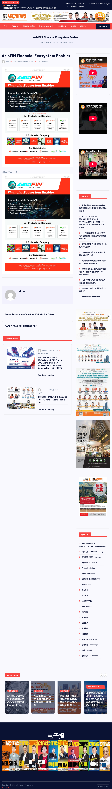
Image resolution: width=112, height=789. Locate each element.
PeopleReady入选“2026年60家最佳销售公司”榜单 (16, 697)
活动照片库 (62, 23)
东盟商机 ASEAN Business (91, 554)
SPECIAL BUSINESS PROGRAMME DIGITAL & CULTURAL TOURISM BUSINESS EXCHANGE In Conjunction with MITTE (91, 218)
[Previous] (101, 671)
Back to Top (104, 783)
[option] (17, 693)
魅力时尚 (85, 592)
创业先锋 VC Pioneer (90, 652)
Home (41, 39)
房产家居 (85, 609)
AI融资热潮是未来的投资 (91, 293)
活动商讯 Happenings (90, 642)
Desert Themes (7, 785)
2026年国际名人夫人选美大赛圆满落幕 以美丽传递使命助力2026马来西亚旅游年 (92, 268)
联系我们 (83, 23)
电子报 (73, 23)
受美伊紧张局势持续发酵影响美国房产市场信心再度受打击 (41, 697)
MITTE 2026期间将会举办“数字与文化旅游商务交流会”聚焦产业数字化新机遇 (92, 232)
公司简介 (15, 23)
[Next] (105, 671)
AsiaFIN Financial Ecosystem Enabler (59, 39)
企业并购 (85, 625)
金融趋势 (85, 620)
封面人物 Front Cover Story (92, 548)
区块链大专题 (87, 598)
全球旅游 (85, 614)
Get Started (103, 23)
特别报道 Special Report (91, 636)
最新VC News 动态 (46, 23)
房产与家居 (12, 687)
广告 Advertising (19, 58)
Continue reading (46, 372)
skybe (8, 58)
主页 (5, 23)
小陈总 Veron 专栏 (89, 570)
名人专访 (85, 587)
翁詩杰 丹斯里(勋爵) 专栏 (91, 576)
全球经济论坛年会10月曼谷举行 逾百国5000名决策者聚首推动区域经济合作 (93, 205)
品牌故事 (85, 631)
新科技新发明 (87, 647)
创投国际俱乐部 (29, 23)
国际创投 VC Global (89, 559)
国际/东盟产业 (87, 603)
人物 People (86, 581)
